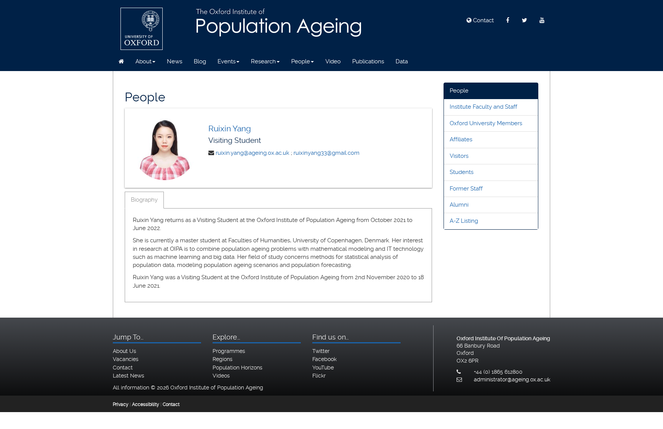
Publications (368, 61)
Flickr (319, 376)
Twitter (321, 351)
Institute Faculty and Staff (483, 106)
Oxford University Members (486, 123)
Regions (223, 359)
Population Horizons (237, 367)
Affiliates (461, 139)
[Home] (121, 61)
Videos (221, 376)
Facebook (324, 359)
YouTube (323, 367)
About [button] (143, 61)
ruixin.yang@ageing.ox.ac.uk (252, 152)
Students (461, 172)
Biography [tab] (144, 199)
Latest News (128, 376)
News (174, 61)
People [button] (300, 61)
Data (402, 61)
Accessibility (145, 404)
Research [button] (263, 61)
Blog (200, 61)
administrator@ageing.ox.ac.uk (512, 379)
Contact (483, 20)
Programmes (229, 351)
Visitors (459, 155)
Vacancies (126, 359)
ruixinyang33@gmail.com (327, 152)
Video (333, 61)
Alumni (459, 204)
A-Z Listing (464, 220)
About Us (124, 351)
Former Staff (466, 188)
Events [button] (227, 61)
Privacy (121, 404)
